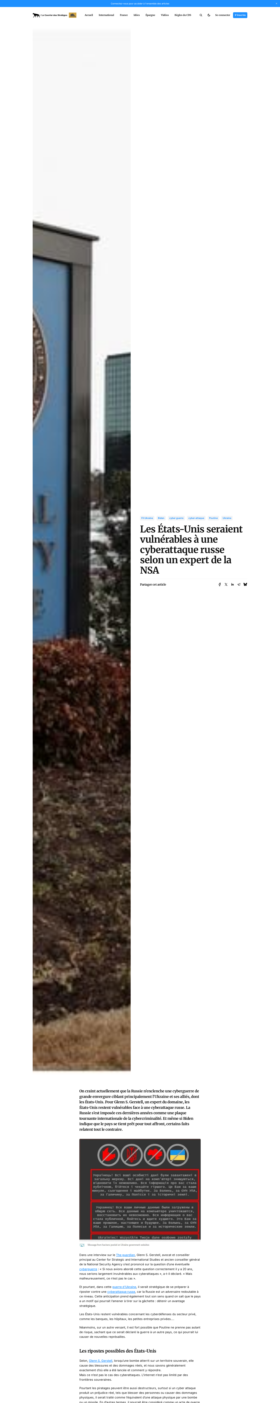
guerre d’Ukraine (124, 1287)
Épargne (150, 15)
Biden (161, 518)
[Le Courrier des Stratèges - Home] (55, 15)
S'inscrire (240, 15)
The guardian (125, 1255)
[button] (201, 15)
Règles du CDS (183, 15)
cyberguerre (88, 1269)
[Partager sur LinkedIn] (232, 584)
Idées (137, 15)
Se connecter (222, 15)
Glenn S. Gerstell (100, 1360)
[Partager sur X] (226, 584)
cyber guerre (176, 518)
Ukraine (227, 518)
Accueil (89, 15)
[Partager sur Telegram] (239, 584)
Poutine (213, 518)
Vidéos (165, 15)
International (106, 15)
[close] (276, 3)
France (124, 15)
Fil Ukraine (147, 518)
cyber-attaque (196, 518)
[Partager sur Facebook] (220, 584)
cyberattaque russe (121, 1291)
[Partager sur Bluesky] (245, 584)
